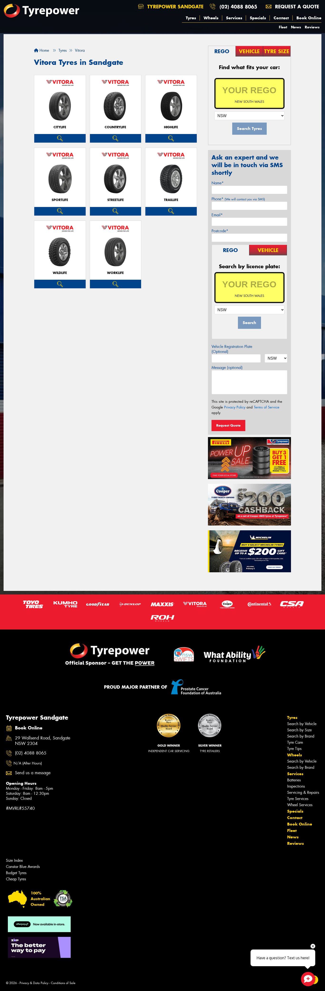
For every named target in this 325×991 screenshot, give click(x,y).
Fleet (283, 27)
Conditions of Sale (63, 983)
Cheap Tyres (16, 879)
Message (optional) (227, 367)
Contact (281, 18)
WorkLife (115, 273)
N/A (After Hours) (28, 763)
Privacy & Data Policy (34, 983)
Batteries (294, 780)
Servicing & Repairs (303, 792)
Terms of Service (266, 407)
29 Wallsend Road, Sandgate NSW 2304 (42, 740)
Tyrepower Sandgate (174, 7)
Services (234, 18)
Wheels (211, 18)
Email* (217, 214)
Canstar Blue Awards (23, 866)
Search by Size (299, 730)
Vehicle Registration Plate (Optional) (232, 349)
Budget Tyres (16, 872)
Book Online (308, 18)
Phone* (238, 198)
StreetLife (115, 200)
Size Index (14, 860)
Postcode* (220, 230)
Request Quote (228, 425)
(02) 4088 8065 (238, 7)
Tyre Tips (294, 748)
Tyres (191, 18)
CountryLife (115, 127)
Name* (218, 183)
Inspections (296, 786)
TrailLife (171, 200)
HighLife (171, 127)
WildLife (60, 273)
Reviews (312, 27)
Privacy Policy (234, 407)
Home (43, 50)
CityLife (60, 127)
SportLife (60, 200)
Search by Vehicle (301, 723)
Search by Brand (300, 736)
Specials (258, 18)
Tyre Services (297, 798)
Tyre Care (295, 742)
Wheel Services (299, 804)
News (296, 27)
